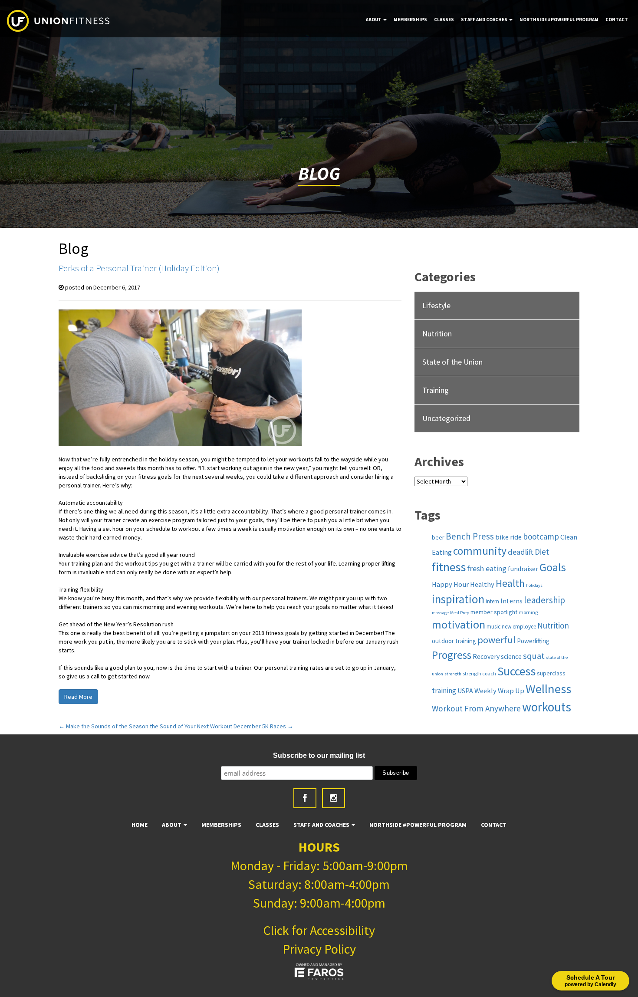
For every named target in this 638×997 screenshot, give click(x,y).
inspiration (458, 599)
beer (438, 537)
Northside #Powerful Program (559, 19)
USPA (465, 690)
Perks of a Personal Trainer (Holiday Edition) (139, 268)
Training (435, 390)
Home (140, 825)
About (374, 19)
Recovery (486, 656)
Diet (542, 551)
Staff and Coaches (484, 19)
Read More (78, 697)
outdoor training (454, 641)
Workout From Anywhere (476, 708)
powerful (496, 640)
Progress (451, 655)
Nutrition (437, 334)
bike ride (508, 537)
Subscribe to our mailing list (319, 755)
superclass (551, 673)
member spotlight (493, 612)
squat (534, 655)
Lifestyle (436, 305)
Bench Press (470, 536)
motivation (458, 624)
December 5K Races (263, 726)
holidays (534, 585)
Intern (492, 601)
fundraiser (523, 568)
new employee (519, 626)
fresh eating (486, 568)
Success (516, 671)
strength (452, 674)
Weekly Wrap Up (499, 690)
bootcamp (541, 536)
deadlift (520, 552)
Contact (616, 19)
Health (510, 583)
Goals (552, 567)
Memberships (410, 19)
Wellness (548, 689)
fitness (449, 567)
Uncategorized (446, 418)
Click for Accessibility (319, 930)
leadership (544, 600)
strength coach (479, 673)
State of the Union (452, 362)
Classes (444, 19)
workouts (546, 707)
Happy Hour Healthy (463, 584)
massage (440, 612)
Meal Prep (459, 612)
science (511, 656)
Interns (511, 600)
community (479, 551)
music (493, 626)
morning (528, 612)
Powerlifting (533, 641)
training (444, 690)
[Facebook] (304, 798)
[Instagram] (333, 798)
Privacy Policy (319, 949)
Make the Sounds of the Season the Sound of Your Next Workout (145, 726)
